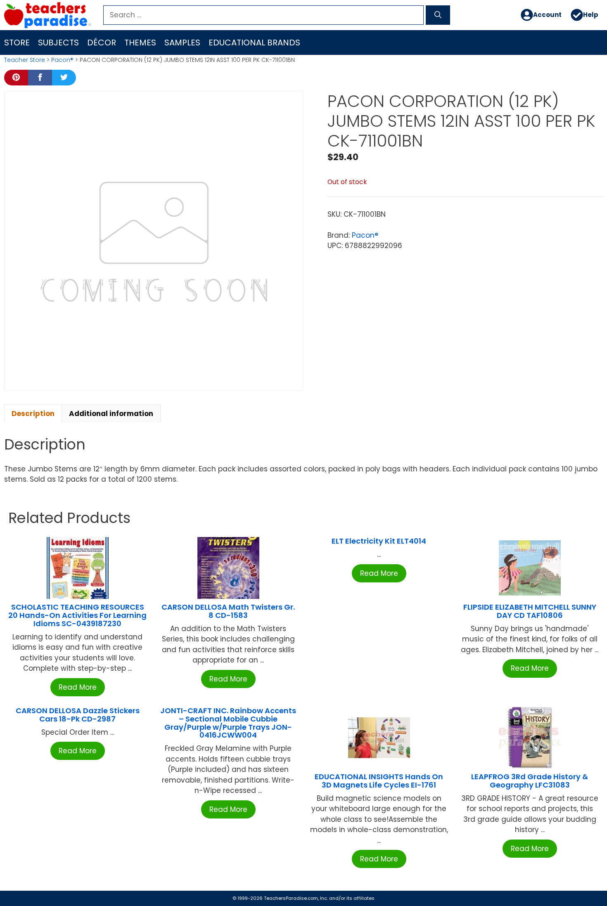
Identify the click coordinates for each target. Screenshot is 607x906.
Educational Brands (254, 42)
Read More (78, 687)
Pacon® (62, 60)
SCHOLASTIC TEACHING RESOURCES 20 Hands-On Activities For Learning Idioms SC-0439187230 (77, 615)
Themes (140, 42)
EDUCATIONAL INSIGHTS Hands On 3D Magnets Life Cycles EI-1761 (379, 780)
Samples (182, 42)
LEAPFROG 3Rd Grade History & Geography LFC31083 (529, 780)
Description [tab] (33, 414)
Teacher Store (24, 60)
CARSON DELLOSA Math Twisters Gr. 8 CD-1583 (228, 611)
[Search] (438, 15)
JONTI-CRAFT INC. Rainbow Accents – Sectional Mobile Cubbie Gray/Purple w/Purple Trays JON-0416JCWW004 (228, 722)
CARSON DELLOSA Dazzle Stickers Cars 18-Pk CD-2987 (78, 714)
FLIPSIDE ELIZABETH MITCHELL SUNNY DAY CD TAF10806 (529, 611)
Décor (101, 42)
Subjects (58, 42)
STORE (17, 42)
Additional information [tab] (111, 414)
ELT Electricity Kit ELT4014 (379, 541)
